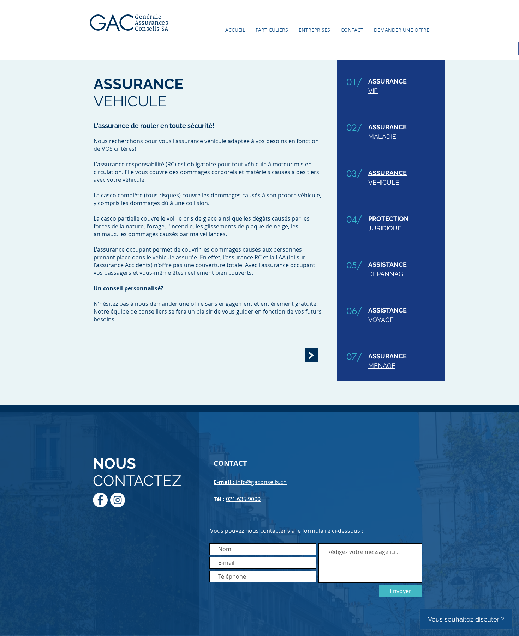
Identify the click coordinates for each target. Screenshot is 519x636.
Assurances (151, 22)
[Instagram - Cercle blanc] (117, 500)
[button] (402, 29)
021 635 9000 (243, 499)
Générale (148, 16)
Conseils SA (152, 28)
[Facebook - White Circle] (100, 500)
